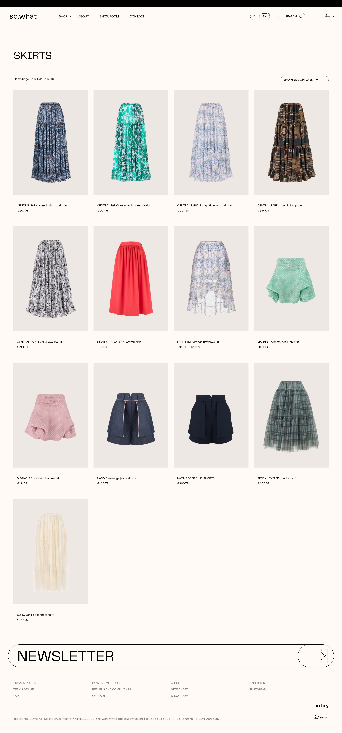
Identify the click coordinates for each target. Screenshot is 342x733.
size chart (179, 689)
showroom (179, 696)
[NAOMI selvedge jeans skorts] (131, 415)
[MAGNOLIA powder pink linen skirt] (50, 415)
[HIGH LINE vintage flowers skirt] (211, 278)
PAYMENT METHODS (106, 683)
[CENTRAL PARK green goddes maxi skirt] (131, 142)
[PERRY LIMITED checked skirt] (291, 415)
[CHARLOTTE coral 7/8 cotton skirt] (131, 278)
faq (16, 696)
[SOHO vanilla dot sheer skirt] (50, 551)
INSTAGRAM (258, 689)
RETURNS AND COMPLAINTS (111, 689)
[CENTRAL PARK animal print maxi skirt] (50, 142)
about (176, 683)
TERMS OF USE (23, 689)
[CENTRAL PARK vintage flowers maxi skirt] (211, 142)
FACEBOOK (257, 683)
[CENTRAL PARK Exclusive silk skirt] (50, 278)
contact (98, 696)
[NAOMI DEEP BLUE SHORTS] (211, 415)
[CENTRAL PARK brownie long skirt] (291, 142)
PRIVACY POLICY (24, 683)
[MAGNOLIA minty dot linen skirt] (291, 278)
